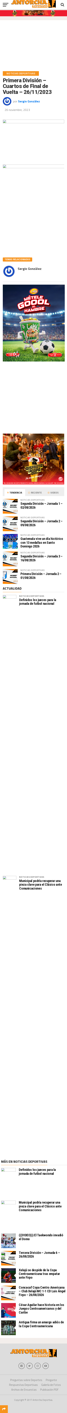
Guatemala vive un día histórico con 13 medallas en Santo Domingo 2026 (41, 542)
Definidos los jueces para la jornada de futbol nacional (37, 601)
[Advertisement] (33, 47)
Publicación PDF (49, 1389)
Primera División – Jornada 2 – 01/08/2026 (40, 575)
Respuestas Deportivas (23, 1385)
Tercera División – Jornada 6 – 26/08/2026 (39, 1254)
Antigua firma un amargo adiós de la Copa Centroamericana (41, 1324)
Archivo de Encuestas (24, 1389)
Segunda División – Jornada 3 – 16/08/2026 (41, 558)
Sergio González (29, 101)
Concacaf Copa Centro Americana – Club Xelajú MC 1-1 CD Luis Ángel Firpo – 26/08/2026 (42, 1291)
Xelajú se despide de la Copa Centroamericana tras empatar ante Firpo (39, 1273)
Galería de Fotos (51, 1385)
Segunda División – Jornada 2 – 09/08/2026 (41, 523)
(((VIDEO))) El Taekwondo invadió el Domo (41, 1237)
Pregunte (51, 1380)
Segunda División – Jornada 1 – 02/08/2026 (41, 505)
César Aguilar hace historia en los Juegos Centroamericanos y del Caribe (41, 1308)
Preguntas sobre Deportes (26, 1380)
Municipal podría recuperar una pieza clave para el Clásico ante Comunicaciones (40, 884)
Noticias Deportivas (31, 596)
